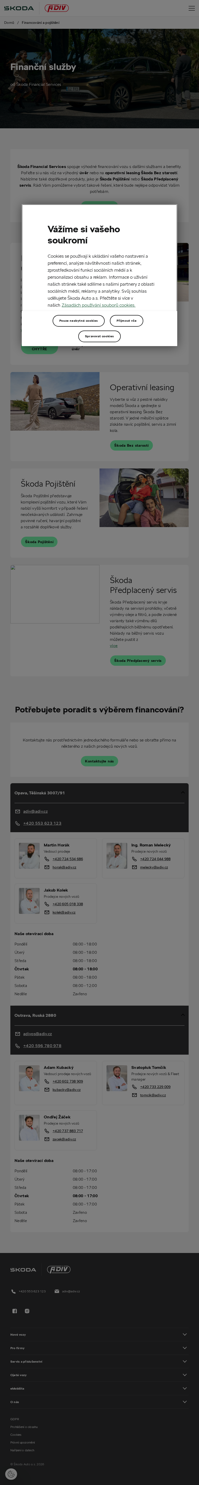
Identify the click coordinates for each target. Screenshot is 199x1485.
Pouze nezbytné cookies (78, 321)
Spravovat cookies (99, 336)
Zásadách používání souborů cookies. (99, 305)
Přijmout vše (127, 321)
